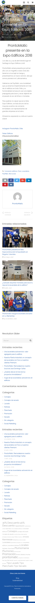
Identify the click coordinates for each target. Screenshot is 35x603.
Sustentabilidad (18, 580)
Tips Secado (20, 566)
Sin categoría (9, 420)
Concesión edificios (10, 171)
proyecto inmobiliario (23, 557)
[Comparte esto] (11, 180)
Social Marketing (9, 37)
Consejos (7, 397)
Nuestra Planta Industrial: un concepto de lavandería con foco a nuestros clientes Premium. (18, 360)
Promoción (8, 414)
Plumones (8, 551)
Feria (19, 171)
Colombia (8, 528)
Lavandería (25, 171)
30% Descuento (11, 522)
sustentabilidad (21, 560)
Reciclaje (4, 560)
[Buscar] (28, 2)
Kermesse (7, 539)
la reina (20, 539)
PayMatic (5, 174)
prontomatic (10, 557)
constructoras (17, 534)
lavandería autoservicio (16, 542)
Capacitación (19, 526)
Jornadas (25, 537)
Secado (7, 417)
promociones (17, 551)
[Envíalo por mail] (5, 180)
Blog (17, 578)
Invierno (20, 537)
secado (15, 560)
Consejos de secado (11, 400)
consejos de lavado (22, 531)
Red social (12, 174)
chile (3, 528)
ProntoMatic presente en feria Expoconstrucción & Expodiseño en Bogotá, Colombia (15, 252)
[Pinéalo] (5, 184)
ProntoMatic (20, 34)
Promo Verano (20, 554)
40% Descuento (13, 524)
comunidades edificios (16, 528)
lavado (24, 539)
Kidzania (15, 540)
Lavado (7, 403)
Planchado (8, 410)
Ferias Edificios (7, 133)
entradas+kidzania (6, 537)
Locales (24, 545)
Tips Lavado (12, 563)
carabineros (28, 526)
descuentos (24, 534)
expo (13, 537)
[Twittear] (17, 180)
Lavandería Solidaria (13, 545)
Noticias (7, 407)
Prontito (28, 554)
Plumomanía (22, 548)
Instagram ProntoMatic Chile (12, 128)
